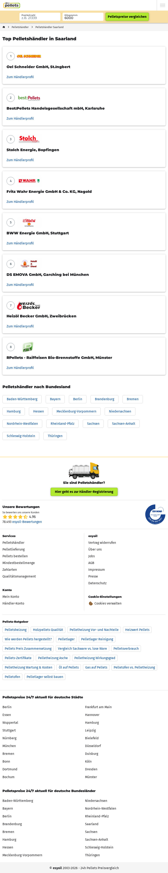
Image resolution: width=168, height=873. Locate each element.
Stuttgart (9, 730)
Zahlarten (9, 570)
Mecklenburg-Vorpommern (76, 411)
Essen (6, 715)
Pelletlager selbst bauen (45, 677)
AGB (91, 563)
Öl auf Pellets (69, 667)
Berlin (77, 399)
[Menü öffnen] (162, 5)
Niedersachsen (120, 411)
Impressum (96, 570)
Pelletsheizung (15, 630)
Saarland (92, 824)
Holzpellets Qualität (48, 630)
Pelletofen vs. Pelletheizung (134, 667)
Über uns (95, 549)
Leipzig (90, 730)
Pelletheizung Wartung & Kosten (28, 667)
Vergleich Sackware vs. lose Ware (82, 649)
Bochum (8, 777)
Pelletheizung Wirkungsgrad (94, 658)
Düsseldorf (93, 746)
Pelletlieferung (13, 549)
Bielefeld (92, 738)
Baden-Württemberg (22, 399)
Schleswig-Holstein (21, 436)
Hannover (92, 715)
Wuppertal (10, 723)
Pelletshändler (20, 27)
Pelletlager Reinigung (97, 639)
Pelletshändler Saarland (49, 27)
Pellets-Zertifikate (18, 658)
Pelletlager (66, 639)
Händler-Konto (13, 603)
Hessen (38, 411)
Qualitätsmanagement (19, 576)
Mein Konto (10, 597)
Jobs (91, 556)
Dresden (91, 769)
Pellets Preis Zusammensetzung (28, 649)
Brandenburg (104, 399)
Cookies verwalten (107, 603)
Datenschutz (97, 583)
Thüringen (55, 436)
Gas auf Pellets (96, 667)
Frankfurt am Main (98, 707)
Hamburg (13, 411)
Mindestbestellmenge (18, 563)
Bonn (6, 761)
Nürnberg (9, 738)
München (9, 746)
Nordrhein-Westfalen (22, 424)
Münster (91, 777)
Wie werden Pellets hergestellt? (28, 639)
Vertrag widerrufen (102, 543)
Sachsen (93, 424)
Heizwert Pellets (137, 630)
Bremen (132, 399)
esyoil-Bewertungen (27, 522)
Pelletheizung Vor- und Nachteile (94, 630)
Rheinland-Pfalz (62, 424)
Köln (88, 761)
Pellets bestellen (15, 556)
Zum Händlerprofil (20, 77)
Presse (93, 576)
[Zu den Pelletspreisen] (11, 5)
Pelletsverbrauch (126, 649)
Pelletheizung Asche (53, 658)
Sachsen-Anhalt (123, 424)
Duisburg (91, 754)
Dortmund (9, 769)
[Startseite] (3, 27)
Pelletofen (12, 677)
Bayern (55, 399)
